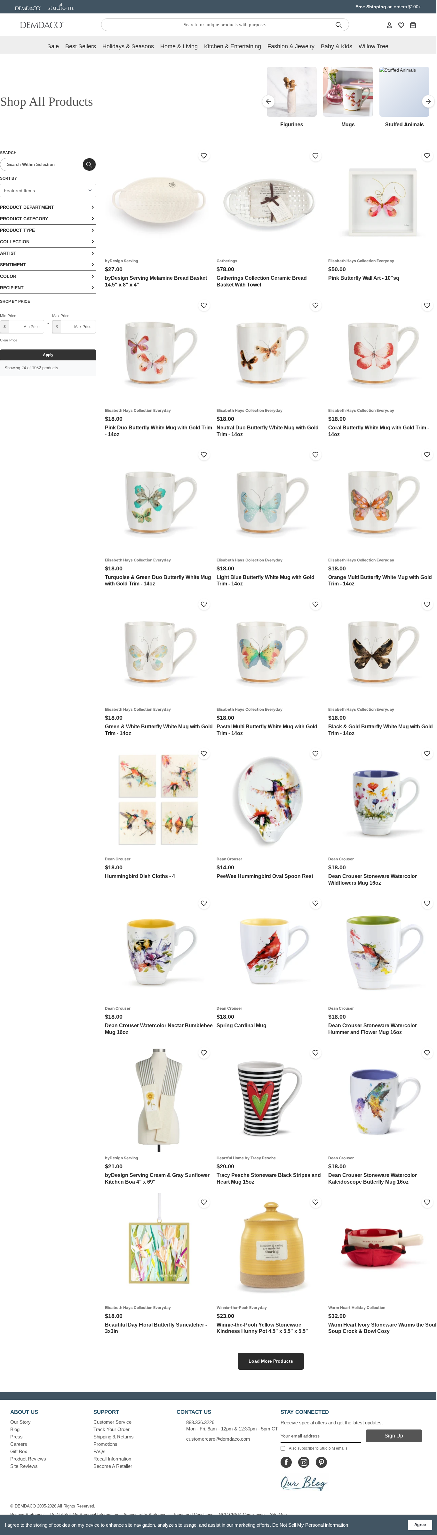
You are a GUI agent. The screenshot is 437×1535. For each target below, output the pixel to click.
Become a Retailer (112, 1466)
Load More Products (271, 1361)
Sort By (8, 178)
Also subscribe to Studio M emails (318, 1448)
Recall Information (112, 1458)
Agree (420, 1524)
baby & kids (336, 46)
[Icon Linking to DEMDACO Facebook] (286, 1462)
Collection (14, 241)
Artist (8, 253)
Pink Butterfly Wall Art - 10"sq (363, 278)
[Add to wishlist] (204, 155)
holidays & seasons (128, 46)
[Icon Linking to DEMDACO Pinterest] (321, 1462)
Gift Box (18, 1451)
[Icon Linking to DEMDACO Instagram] (303, 1462)
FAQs (99, 1451)
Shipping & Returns (113, 1436)
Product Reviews (28, 1458)
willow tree (373, 46)
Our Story (20, 1422)
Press (16, 1436)
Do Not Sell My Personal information (310, 1525)
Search (8, 153)
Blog (15, 1429)
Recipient (12, 287)
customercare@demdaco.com (218, 1439)
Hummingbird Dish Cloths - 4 (140, 876)
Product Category (24, 218)
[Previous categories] (268, 101)
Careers (18, 1444)
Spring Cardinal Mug (241, 1025)
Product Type (17, 230)
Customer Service (112, 1422)
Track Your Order (111, 1429)
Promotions (105, 1444)
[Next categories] (428, 101)
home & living (179, 46)
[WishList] (401, 25)
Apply (48, 355)
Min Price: (8, 316)
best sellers (80, 46)
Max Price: (61, 316)
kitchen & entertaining (232, 46)
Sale (53, 46)
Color (8, 276)
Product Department (27, 207)
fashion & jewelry (290, 46)
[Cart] (413, 25)
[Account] (389, 25)
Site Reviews (24, 1466)
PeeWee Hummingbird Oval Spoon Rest (265, 876)
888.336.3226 (200, 1422)
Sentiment (13, 264)
